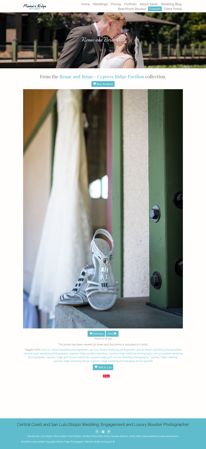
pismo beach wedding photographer (158, 349)
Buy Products (104, 84)
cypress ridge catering (163, 357)
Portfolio (130, 4)
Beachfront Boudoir (132, 9)
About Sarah (149, 4)
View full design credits (173, 441)
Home (85, 4)
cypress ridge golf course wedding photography (119, 357)
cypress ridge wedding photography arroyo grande (122, 360)
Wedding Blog (171, 4)
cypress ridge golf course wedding (67, 357)
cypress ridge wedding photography (130, 353)
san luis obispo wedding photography (112, 349)
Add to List (104, 367)
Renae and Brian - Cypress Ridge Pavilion (101, 76)
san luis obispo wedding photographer (64, 349)
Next (110, 333)
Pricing (116, 4)
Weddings (100, 4)
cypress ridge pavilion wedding (88, 353)
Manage (202, 1)
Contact (155, 9)
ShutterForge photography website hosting (137, 441)
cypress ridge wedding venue (71, 360)
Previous (97, 333)
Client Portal (173, 9)
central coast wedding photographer (46, 353)
